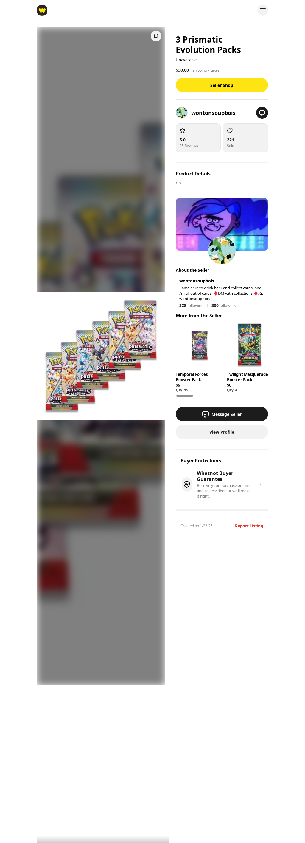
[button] (262, 113)
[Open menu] (262, 10)
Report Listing (249, 526)
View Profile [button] (221, 432)
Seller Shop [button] (221, 85)
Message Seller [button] (226, 414)
